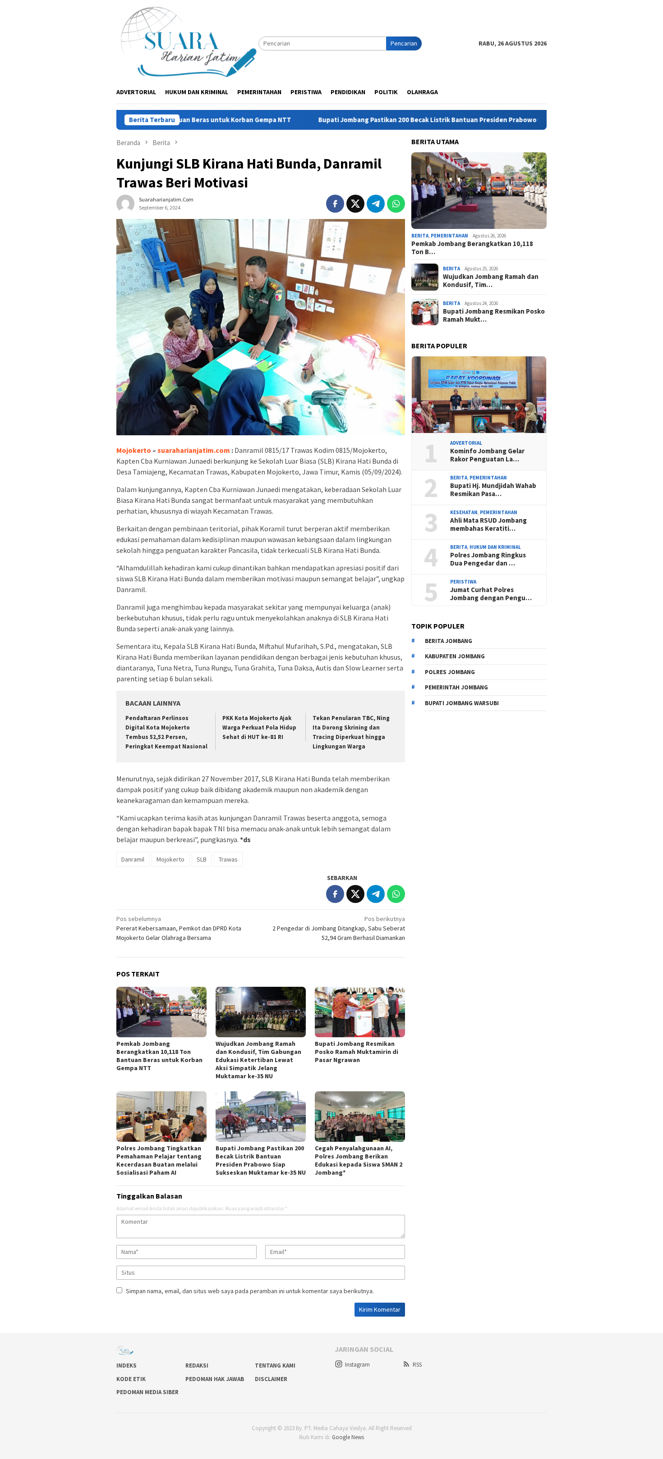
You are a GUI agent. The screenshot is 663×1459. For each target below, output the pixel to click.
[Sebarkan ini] (335, 204)
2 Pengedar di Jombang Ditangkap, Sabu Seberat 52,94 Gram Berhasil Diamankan (338, 928)
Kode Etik (131, 1379)
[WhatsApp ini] (396, 204)
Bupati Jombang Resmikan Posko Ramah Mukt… (494, 315)
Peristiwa (463, 582)
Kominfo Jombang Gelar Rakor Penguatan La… (487, 455)
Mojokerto (133, 450)
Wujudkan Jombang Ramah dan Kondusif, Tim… (491, 281)
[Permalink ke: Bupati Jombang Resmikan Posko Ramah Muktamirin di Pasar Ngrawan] (360, 1012)
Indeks (126, 1365)
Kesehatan (464, 512)
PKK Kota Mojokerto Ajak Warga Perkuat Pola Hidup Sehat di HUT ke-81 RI (259, 727)
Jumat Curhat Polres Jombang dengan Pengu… (491, 594)
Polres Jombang (450, 672)
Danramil (132, 859)
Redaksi (196, 1365)
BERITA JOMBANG (448, 641)
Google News (348, 1437)
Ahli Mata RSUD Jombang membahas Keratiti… (488, 524)
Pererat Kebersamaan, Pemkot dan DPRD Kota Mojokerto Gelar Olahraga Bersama (178, 928)
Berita (419, 236)
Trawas (228, 859)
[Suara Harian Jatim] (187, 43)
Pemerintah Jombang (456, 687)
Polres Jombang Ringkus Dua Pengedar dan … (488, 559)
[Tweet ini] (355, 204)
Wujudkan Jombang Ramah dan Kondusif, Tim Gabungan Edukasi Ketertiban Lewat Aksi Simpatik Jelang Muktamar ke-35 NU (258, 1060)
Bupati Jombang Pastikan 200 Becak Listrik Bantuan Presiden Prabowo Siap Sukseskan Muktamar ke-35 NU (429, 120)
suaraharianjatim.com (193, 450)
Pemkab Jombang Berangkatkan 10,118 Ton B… (472, 248)
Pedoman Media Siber (147, 1392)
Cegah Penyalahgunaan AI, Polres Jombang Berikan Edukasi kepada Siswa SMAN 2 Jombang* (358, 1160)
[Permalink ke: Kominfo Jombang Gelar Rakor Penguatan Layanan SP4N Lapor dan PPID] (479, 394)
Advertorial (466, 443)
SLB (202, 859)
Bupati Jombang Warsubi (462, 703)
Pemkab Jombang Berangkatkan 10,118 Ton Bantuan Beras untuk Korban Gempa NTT (159, 1056)
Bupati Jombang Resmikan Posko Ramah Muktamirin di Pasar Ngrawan (356, 1052)
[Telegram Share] (376, 204)
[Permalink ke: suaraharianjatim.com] (125, 203)
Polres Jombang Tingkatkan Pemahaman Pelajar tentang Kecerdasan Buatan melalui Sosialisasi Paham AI (159, 1160)
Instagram (357, 1364)
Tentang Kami (275, 1365)
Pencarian (404, 43)
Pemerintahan (449, 236)
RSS (417, 1364)
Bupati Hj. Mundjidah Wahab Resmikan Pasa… (493, 490)
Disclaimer (271, 1379)
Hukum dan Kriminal (495, 547)
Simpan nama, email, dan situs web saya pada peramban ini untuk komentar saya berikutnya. (250, 1291)
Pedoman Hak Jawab (214, 1379)
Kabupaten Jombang (455, 656)
